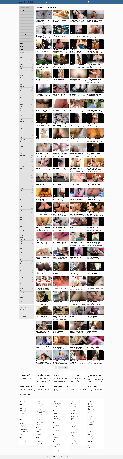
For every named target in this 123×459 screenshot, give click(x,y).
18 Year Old (26, 55)
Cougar (21, 19)
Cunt (26, 144)
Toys (98, 67)
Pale (26, 275)
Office (72, 425)
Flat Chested (56, 403)
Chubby (67, 215)
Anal (66, 23)
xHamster (37, 317)
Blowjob (94, 23)
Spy (88, 408)
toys (63, 243)
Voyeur (89, 438)
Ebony (64, 23)
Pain (26, 270)
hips (48, 67)
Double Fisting (26, 157)
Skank (89, 405)
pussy (45, 140)
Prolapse (72, 443)
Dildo (26, 150)
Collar (26, 119)
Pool (21, 22)
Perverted (72, 435)
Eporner (71, 21)
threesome (102, 82)
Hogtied (26, 197)
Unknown (74, 317)
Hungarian (26, 215)
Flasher (55, 401)
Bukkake (77, 141)
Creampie (45, 80)
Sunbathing (90, 409)
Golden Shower (57, 413)
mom (51, 334)
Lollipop (72, 406)
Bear (47, 51)
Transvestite (90, 424)
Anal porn (22, 312)
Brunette (26, 104)
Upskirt (42, 317)
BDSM (41, 214)
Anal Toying (22, 410)
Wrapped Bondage (91, 447)
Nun (26, 259)
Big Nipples (22, 433)
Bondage (22, 10)
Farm (38, 441)
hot (92, 334)
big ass (58, 110)
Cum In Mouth (23, 37)
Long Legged (26, 228)
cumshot (39, 140)
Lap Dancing (56, 444)
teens (66, 303)
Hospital (26, 201)
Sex (26, 295)
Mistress (72, 420)
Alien (26, 62)
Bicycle (21, 428)
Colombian (48, 363)
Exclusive (82, 67)
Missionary (22, 16)
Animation (21, 412)
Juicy (26, 224)
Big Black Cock (22, 430)
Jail (54, 439)
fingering (97, 82)
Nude (26, 257)
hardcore (94, 82)
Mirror (26, 248)
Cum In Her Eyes (40, 408)
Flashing (96, 200)
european (47, 289)
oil (99, 82)
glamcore (83, 363)
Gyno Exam (56, 420)
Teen (80, 52)
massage (62, 319)
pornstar (63, 363)
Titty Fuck (89, 421)
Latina (83, 80)
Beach (21, 25)
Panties (26, 277)
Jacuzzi (55, 437)
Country (26, 130)
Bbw (26, 84)
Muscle (91, 52)
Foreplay (55, 405)
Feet (68, 80)
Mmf (26, 250)
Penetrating (73, 434)
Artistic (26, 68)
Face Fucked (26, 166)
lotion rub (63, 110)
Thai (88, 420)
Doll (37, 420)
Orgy (26, 266)
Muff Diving (26, 252)
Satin (26, 290)
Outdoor (81, 21)
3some (21, 401)
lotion (42, 273)
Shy (88, 403)
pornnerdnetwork (68, 52)
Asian (26, 71)
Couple (26, 133)
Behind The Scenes (26, 86)
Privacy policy (69, 457)
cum (42, 140)
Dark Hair (26, 146)
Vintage (81, 184)
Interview (55, 430)
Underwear (90, 431)
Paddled (26, 268)
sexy (47, 140)
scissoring (50, 289)
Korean (21, 49)
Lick (71, 401)
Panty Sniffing (26, 279)
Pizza (72, 437)
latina (80, 289)
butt (65, 95)
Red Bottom (23, 40)
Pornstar (99, 23)
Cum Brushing (26, 137)
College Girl (26, 122)
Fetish (81, 36)
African (26, 59)
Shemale (26, 297)
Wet (88, 444)
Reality (102, 156)
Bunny (26, 106)
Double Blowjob (26, 155)
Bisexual (22, 13)
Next (66, 367)
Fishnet (26, 175)
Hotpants (26, 206)
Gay (43, 23)
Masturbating (73, 413)
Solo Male (40, 23)
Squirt (83, 200)
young (49, 95)
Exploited (38, 434)
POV (82, 52)
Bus (26, 108)
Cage (26, 113)
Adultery (26, 57)
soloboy (77, 317)
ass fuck (45, 23)
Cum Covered (26, 139)
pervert (102, 23)
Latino (42, 51)
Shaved (21, 28)
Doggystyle (26, 153)
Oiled (26, 261)
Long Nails (26, 230)
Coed (38, 403)
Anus (20, 413)
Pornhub (37, 23)
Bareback (91, 37)
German (26, 186)
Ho (26, 199)
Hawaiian (55, 425)
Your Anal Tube (27, 2)
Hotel (26, 204)
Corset (26, 128)
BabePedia (22, 310)
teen (42, 289)
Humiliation (26, 213)
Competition (26, 124)
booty (62, 274)
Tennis (89, 416)
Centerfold (22, 440)
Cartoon (22, 43)
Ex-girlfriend (39, 433)
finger (83, 184)
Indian (26, 217)
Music (85, 67)
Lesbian (57, 95)
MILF (97, 23)
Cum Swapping (39, 412)
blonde (58, 319)
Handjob (61, 52)
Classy (26, 117)
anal (56, 110)
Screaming (90, 401)
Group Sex (56, 418)
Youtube (99, 200)
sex (43, 140)
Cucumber (26, 135)
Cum (37, 409)
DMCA (60, 457)
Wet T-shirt (90, 445)
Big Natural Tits (22, 431)
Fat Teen (26, 168)
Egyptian (26, 161)
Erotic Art (26, 164)
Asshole (26, 75)
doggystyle (98, 304)
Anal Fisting (26, 66)
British (102, 126)
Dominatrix (39, 421)
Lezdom (55, 449)
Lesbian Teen (56, 448)
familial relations (92, 274)
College (100, 37)
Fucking (55, 406)
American (21, 408)
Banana (26, 77)
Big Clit (26, 91)
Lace (26, 226)
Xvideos (88, 82)
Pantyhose (73, 432)
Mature (51, 80)
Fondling (26, 179)
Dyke (38, 424)
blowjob (91, 304)
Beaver (21, 427)
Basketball (26, 82)
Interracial (26, 219)
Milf (26, 246)
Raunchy (26, 288)
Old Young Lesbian (26, 264)
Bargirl (21, 422)
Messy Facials (26, 239)
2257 (64, 457)
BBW (66, 36)
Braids (26, 102)
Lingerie (22, 46)
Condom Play (26, 126)
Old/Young (85, 126)
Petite (26, 281)
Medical (26, 237)
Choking (26, 115)
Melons (72, 418)
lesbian (91, 82)
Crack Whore (39, 405)
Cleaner (38, 401)
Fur (54, 408)
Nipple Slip (26, 255)
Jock (84, 260)
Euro (94, 37)
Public (57, 36)
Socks (89, 406)
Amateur (26, 64)
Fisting (26, 177)
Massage (26, 235)
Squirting (50, 214)
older (44, 289)
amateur (52, 37)
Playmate (26, 283)
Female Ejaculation (40, 443)
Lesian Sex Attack (23, 316)
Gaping (44, 317)
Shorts (26, 299)
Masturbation (85, 21)
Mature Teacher (74, 416)
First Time (26, 173)
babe (95, 304)
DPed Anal (38, 423)
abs (46, 67)
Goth (55, 415)
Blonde (26, 95)
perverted (48, 334)
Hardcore (26, 193)
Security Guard (26, 292)
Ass (20, 416)
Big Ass (26, 88)
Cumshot (26, 142)
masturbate (48, 23)
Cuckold (38, 406)
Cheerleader (22, 441)
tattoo (101, 304)
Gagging (26, 181)
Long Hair (72, 408)
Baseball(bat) (22, 423)
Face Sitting (39, 440)
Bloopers (26, 97)
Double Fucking (23, 31)
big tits (65, 319)
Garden (26, 184)
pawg (69, 140)
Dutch (26, 159)
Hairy (26, 190)
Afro (20, 407)
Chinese (21, 443)
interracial (76, 274)
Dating (26, 148)
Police (72, 438)
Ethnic (38, 431)
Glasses (26, 188)
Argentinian (22, 415)
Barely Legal (26, 79)
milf (66, 363)
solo (47, 243)
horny (60, 110)
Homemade (78, 21)
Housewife (26, 208)
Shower (26, 301)
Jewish (26, 221)
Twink (96, 37)
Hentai (59, 36)
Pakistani (26, 272)
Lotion (26, 232)
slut (96, 334)
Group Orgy (56, 416)
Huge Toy (26, 210)
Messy (26, 241)
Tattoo (89, 415)
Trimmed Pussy (90, 426)
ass (50, 260)
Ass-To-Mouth (26, 73)
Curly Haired (39, 414)
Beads (21, 425)
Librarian (55, 451)
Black (39, 51)
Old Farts (72, 427)
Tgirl (88, 418)
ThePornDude (22, 314)
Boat (26, 99)
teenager (46, 95)
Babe (59, 23)
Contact (74, 457)
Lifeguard (72, 403)
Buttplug (26, 110)
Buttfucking (23, 34)
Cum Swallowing (40, 411)
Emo (37, 430)
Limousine (73, 405)
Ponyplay (72, 440)
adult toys (52, 23)
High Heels (26, 195)
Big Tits (26, 93)
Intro (55, 432)
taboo (49, 112)
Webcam (85, 95)
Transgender (67, 126)
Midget (26, 244)
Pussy (26, 286)
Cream (102, 200)
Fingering (26, 170)
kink (43, 95)
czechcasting (48, 37)
